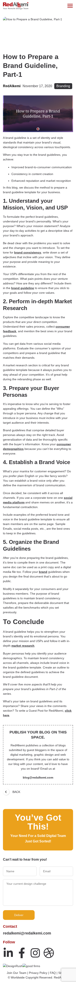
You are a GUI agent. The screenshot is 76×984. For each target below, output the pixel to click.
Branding (63, 86)
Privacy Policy (38, 972)
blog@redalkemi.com (38, 777)
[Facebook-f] (21, 953)
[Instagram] (35, 953)
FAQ (53, 972)
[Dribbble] (48, 953)
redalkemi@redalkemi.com (27, 933)
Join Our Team (16, 972)
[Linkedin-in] (8, 953)
